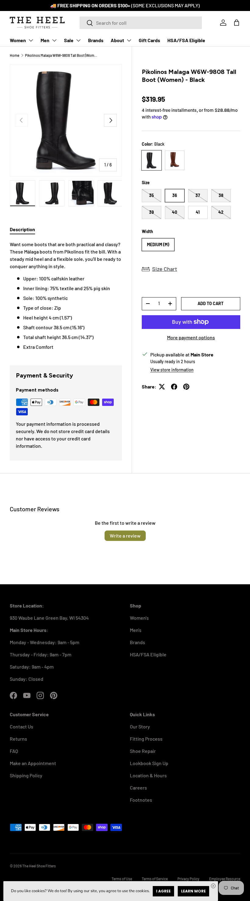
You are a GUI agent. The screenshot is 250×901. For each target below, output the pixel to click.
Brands (95, 40)
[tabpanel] (66, 296)
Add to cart (210, 303)
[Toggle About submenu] (129, 40)
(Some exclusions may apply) (165, 5)
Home (14, 55)
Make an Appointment (33, 763)
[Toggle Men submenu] (54, 40)
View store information (172, 369)
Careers (138, 787)
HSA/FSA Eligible (186, 40)
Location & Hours (148, 775)
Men (45, 40)
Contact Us (21, 726)
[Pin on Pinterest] (186, 387)
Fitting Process (146, 739)
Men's (135, 630)
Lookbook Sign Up (149, 763)
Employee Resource (224, 879)
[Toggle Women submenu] (30, 40)
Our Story (140, 726)
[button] (236, 22)
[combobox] (141, 22)
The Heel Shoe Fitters (39, 866)
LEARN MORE (193, 891)
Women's (139, 618)
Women (18, 40)
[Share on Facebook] (174, 387)
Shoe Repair (143, 751)
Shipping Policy (26, 775)
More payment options (191, 337)
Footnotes (141, 800)
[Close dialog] (213, 886)
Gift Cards (149, 40)
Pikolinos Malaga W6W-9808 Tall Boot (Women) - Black (61, 55)
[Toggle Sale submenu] (78, 40)
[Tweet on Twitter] (162, 387)
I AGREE (163, 891)
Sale (68, 40)
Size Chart (164, 268)
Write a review (125, 535)
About (117, 40)
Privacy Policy (188, 879)
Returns (18, 739)
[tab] (22, 229)
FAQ (14, 751)
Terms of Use (122, 879)
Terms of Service (155, 879)
